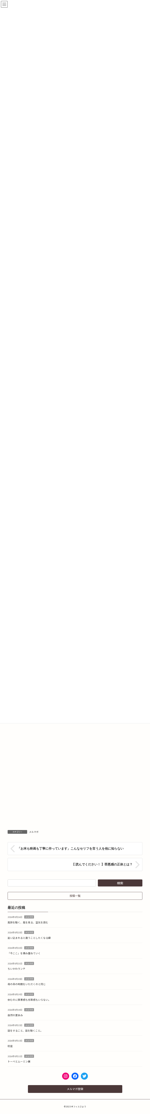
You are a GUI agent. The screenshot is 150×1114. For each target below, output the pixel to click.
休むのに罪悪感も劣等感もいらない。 (29, 999)
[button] (75, 896)
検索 (120, 883)
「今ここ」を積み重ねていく (24, 953)
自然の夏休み (15, 1015)
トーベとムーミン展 (19, 1061)
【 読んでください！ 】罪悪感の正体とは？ (102, 864)
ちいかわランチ (16, 968)
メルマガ (33, 831)
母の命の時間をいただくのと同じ (27, 984)
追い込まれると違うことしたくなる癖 (29, 937)
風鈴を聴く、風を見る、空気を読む (28, 922)
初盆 (10, 1046)
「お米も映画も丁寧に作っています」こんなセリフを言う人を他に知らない (70, 848)
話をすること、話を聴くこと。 (25, 1030)
